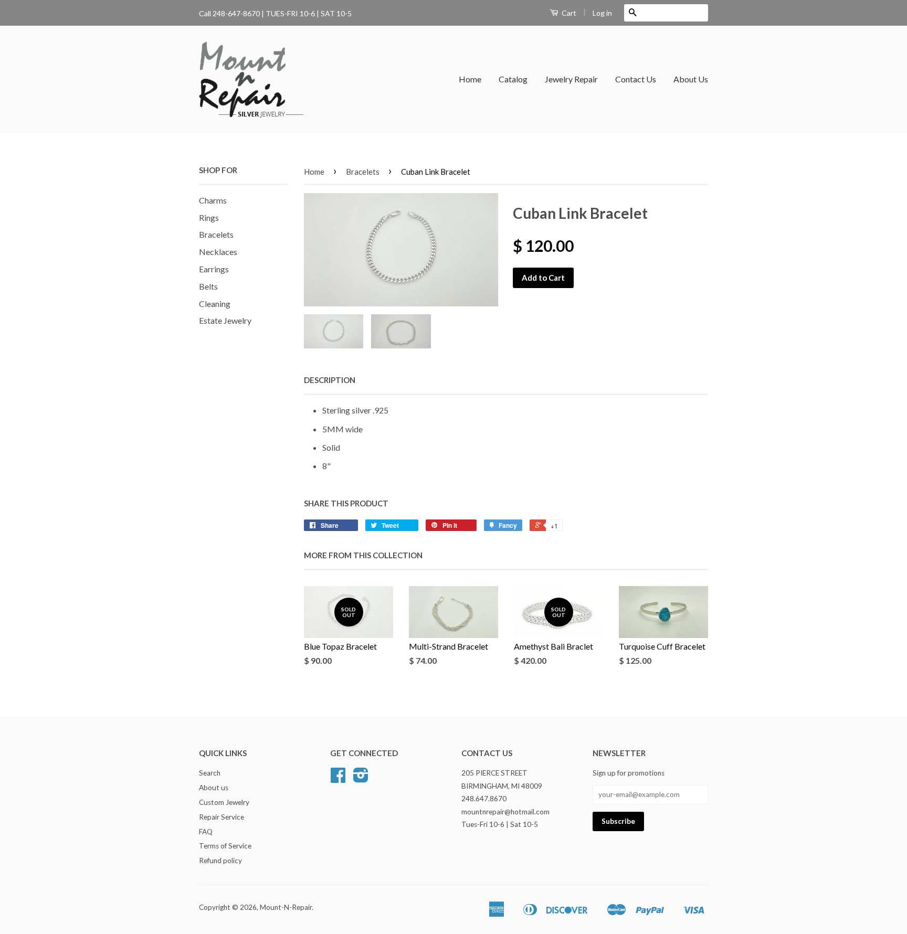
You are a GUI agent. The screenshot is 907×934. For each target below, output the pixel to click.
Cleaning (214, 304)
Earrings (214, 269)
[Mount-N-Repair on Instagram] (361, 778)
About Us (690, 79)
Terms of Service (225, 846)
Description (329, 380)
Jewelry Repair (571, 79)
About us (213, 787)
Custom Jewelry (224, 802)
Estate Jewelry (225, 320)
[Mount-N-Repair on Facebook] (338, 778)
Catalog (513, 79)
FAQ (206, 831)
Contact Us (635, 79)
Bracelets (216, 234)
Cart (568, 12)
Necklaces (218, 252)
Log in (602, 12)
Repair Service (221, 817)
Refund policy (220, 860)
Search (209, 773)
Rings (209, 217)
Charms (213, 200)
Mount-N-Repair (286, 907)
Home (470, 79)
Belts (208, 286)
